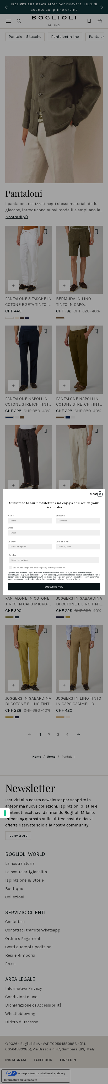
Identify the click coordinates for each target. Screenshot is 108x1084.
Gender (12, 555)
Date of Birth (62, 541)
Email (10, 527)
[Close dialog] (99, 494)
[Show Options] (49, 546)
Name (11, 515)
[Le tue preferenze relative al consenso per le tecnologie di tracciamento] (5, 813)
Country (11, 541)
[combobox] (29, 546)
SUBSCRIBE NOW (54, 586)
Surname (60, 515)
